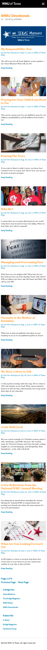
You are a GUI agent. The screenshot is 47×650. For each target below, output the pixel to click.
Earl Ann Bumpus (10, 53)
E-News (6, 620)
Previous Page (8, 582)
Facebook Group (10, 628)
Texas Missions (9, 594)
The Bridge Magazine (11, 598)
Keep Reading (6, 68)
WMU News (8, 603)
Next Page (23, 582)
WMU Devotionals (10, 607)
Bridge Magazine (10, 624)
